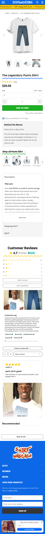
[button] (22, 260)
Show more (21, 416)
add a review (23, 280)
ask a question (22, 286)
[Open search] (5, 354)
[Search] (37, 2)
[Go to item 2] (34, 300)
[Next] (41, 35)
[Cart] (42, 2)
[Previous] (4, 35)
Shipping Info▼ (11, 226)
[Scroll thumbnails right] (39, 300)
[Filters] (10, 354)
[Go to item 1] (13, 300)
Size (22, 90)
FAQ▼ (7, 233)
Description (9, 177)
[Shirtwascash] (22, 2)
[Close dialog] (42, 522)
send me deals (29, 529)
